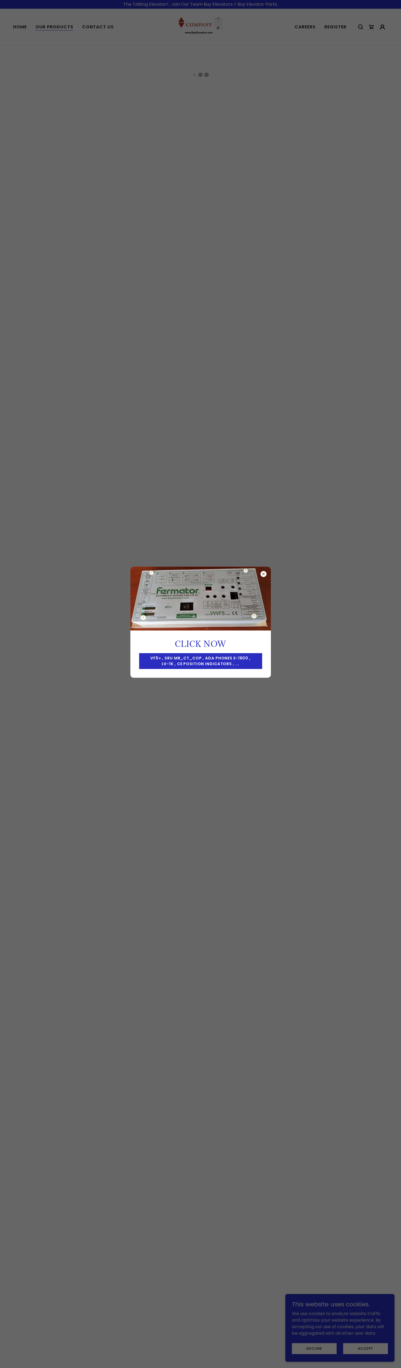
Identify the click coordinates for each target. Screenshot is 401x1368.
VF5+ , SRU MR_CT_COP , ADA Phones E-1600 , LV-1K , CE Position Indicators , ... (200, 661)
